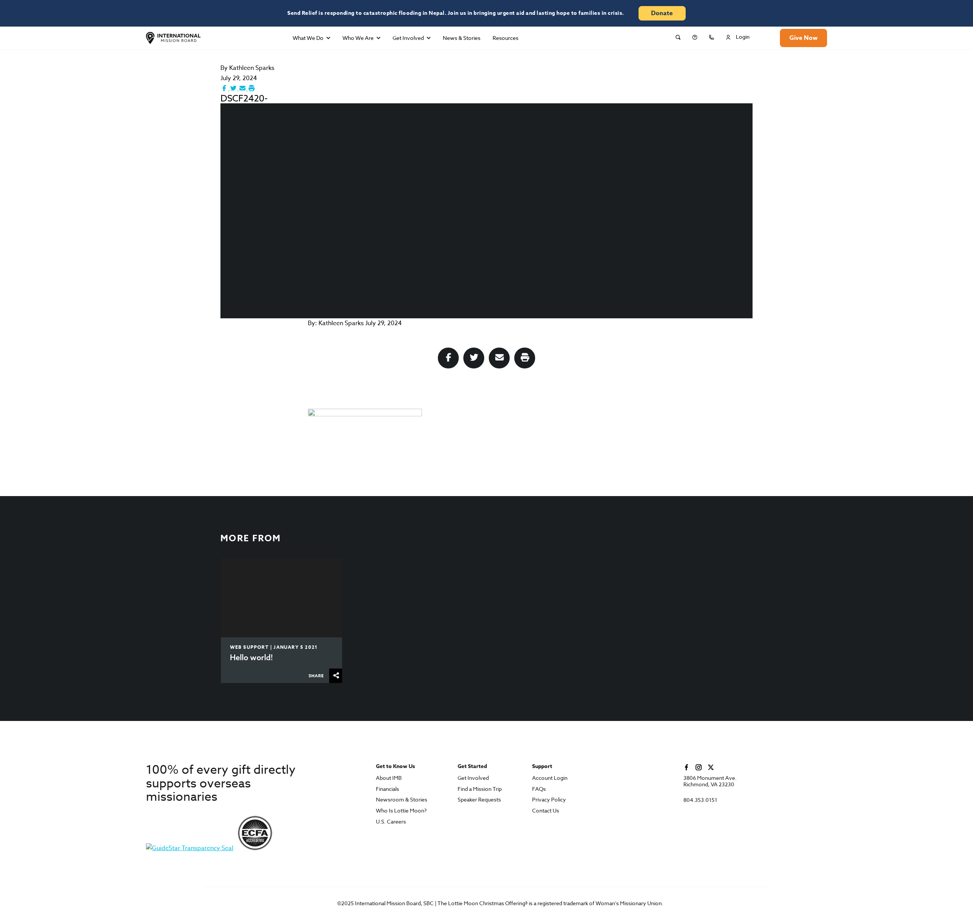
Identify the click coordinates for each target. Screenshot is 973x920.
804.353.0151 (700, 800)
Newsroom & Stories (401, 800)
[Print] (251, 88)
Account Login (549, 778)
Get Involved (408, 37)
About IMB (389, 778)
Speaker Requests (479, 800)
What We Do (308, 37)
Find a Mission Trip (480, 789)
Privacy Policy (549, 800)
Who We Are (358, 37)
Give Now (803, 38)
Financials (387, 789)
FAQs (539, 789)
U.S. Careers (391, 822)
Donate (662, 13)
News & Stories (461, 37)
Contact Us (545, 811)
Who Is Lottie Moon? (401, 811)
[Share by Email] (243, 88)
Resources (505, 37)
